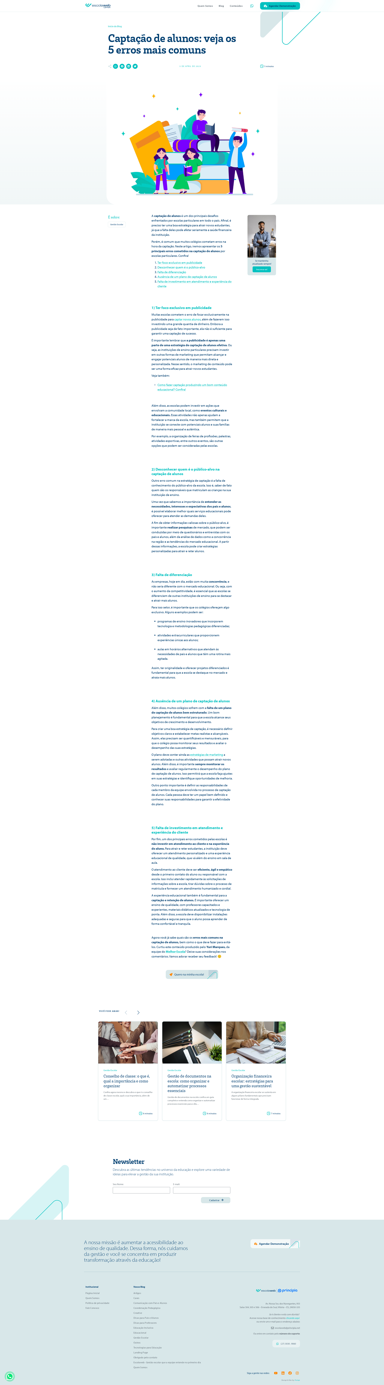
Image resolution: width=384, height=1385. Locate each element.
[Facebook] (290, 1373)
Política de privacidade (97, 1302)
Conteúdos (236, 5)
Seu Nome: (118, 1184)
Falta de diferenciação (172, 272)
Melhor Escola (175, 951)
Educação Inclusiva (143, 1327)
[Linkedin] (283, 1373)
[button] (115, 66)
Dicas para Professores (145, 1322)
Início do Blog (115, 26)
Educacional (140, 1332)
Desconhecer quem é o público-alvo (181, 267)
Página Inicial (93, 1293)
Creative (138, 1312)
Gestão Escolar (116, 224)
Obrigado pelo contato (145, 1357)
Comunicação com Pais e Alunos (150, 1302)
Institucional (92, 1286)
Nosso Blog (139, 1286)
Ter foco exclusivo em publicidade (180, 262)
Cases (136, 1297)
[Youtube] (276, 1373)
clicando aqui (293, 1317)
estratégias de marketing (206, 754)
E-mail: (176, 1184)
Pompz (297, 1380)
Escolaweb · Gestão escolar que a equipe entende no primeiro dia (167, 1362)
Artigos (137, 1293)
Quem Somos (205, 5)
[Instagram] (297, 1373)
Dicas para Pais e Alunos (146, 1317)
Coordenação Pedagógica (147, 1307)
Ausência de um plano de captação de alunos (187, 277)
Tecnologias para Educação (148, 1347)
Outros (137, 1342)
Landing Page (141, 1352)
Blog (221, 5)
